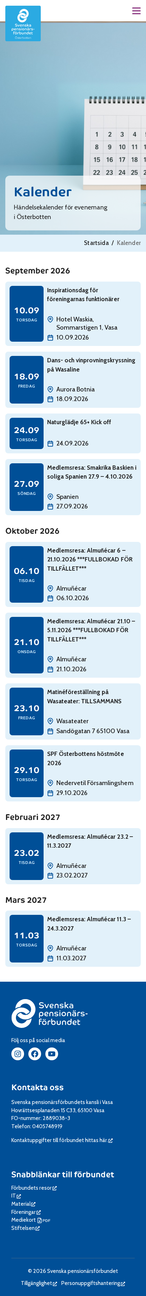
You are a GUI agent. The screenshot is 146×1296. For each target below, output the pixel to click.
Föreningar (26, 1212)
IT (16, 1195)
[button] (136, 10)
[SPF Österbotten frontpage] (23, 23)
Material (23, 1203)
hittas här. (99, 1140)
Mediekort (31, 1219)
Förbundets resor (34, 1187)
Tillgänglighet (39, 1283)
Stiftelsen (25, 1228)
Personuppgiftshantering (93, 1283)
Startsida (96, 242)
